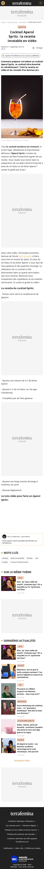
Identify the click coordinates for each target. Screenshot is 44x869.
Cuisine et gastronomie (19, 562)
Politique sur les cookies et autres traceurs (21, 830)
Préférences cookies (33, 848)
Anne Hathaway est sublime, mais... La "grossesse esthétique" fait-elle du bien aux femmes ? (30, 709)
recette (29, 558)
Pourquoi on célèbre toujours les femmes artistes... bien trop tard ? (28, 691)
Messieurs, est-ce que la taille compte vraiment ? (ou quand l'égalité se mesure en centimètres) (30, 673)
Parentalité (22, 22)
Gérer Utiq (19, 848)
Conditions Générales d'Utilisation (21, 821)
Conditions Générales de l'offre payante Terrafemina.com (22, 840)
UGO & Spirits (25, 256)
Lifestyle (5, 558)
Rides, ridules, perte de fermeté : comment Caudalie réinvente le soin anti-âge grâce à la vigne (30, 729)
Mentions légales (29, 825)
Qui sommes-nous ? (13, 825)
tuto (36, 558)
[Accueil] (21, 3)
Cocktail (5, 562)
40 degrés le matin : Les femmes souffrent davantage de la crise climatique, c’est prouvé (27, 748)
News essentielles (17, 558)
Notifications (8, 848)
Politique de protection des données (21, 834)
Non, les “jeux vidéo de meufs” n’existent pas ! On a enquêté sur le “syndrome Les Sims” (29, 586)
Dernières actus (12, 22)
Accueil (3, 22)
